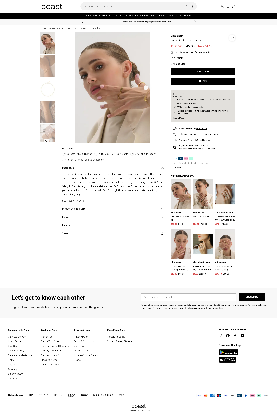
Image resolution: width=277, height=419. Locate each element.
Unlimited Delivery (17, 336)
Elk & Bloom (177, 36)
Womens (52, 28)
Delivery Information (51, 350)
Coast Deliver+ (15, 341)
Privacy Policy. (218, 308)
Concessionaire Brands (86, 355)
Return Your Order (50, 341)
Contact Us (46, 336)
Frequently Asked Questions (55, 346)
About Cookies (81, 346)
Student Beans (15, 373)
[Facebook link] (235, 335)
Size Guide (13, 346)
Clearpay (12, 369)
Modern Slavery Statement (120, 341)
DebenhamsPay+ (16, 350)
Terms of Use (81, 350)
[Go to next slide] (146, 87)
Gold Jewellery (94, 28)
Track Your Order (49, 359)
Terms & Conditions (84, 341)
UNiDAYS (12, 378)
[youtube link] (242, 335)
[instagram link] (220, 335)
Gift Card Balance (50, 364)
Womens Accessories (67, 28)
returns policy (210, 149)
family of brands (232, 305)
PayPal (11, 364)
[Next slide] (195, 21)
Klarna (11, 359)
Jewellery (82, 28)
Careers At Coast (116, 336)
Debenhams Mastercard (20, 355)
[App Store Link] (228, 356)
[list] (112, 87)
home (44, 28)
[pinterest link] (228, 335)
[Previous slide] (82, 21)
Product (78, 359)
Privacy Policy (81, 336)
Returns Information (51, 355)
